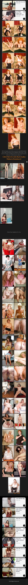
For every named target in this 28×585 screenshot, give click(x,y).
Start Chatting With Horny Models (19, 510)
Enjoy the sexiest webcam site (5, 180)
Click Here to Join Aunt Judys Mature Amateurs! (14, 158)
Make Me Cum (19, 2)
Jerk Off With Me (17, 202)
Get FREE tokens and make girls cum (20, 13)
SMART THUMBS (17, 493)
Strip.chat (18, 3)
